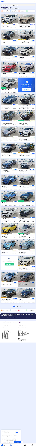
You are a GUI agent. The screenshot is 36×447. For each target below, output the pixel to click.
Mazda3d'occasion (21, 326)
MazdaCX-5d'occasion (22, 327)
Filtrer (3, 1)
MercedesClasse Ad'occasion (23, 332)
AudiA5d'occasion (5, 334)
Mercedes (20, 330)
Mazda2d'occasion (21, 325)
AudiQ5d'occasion (5, 337)
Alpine (3, 324)
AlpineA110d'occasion (6, 325)
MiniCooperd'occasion (22, 340)
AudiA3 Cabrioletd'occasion (7, 331)
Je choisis (10, 442)
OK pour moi (17, 442)
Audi (3, 327)
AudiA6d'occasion (5, 335)
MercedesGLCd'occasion (22, 335)
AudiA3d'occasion (5, 330)
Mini (19, 338)
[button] (2, 445)
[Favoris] (16, 14)
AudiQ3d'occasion (5, 336)
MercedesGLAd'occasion (22, 334)
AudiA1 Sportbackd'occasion (7, 329)
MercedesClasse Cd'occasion (23, 333)
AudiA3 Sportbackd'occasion (7, 332)
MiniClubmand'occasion (22, 339)
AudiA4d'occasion (5, 333)
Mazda (19, 324)
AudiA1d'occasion (5, 328)
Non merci (4, 442)
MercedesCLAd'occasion (22, 331)
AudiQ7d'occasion (5, 338)
